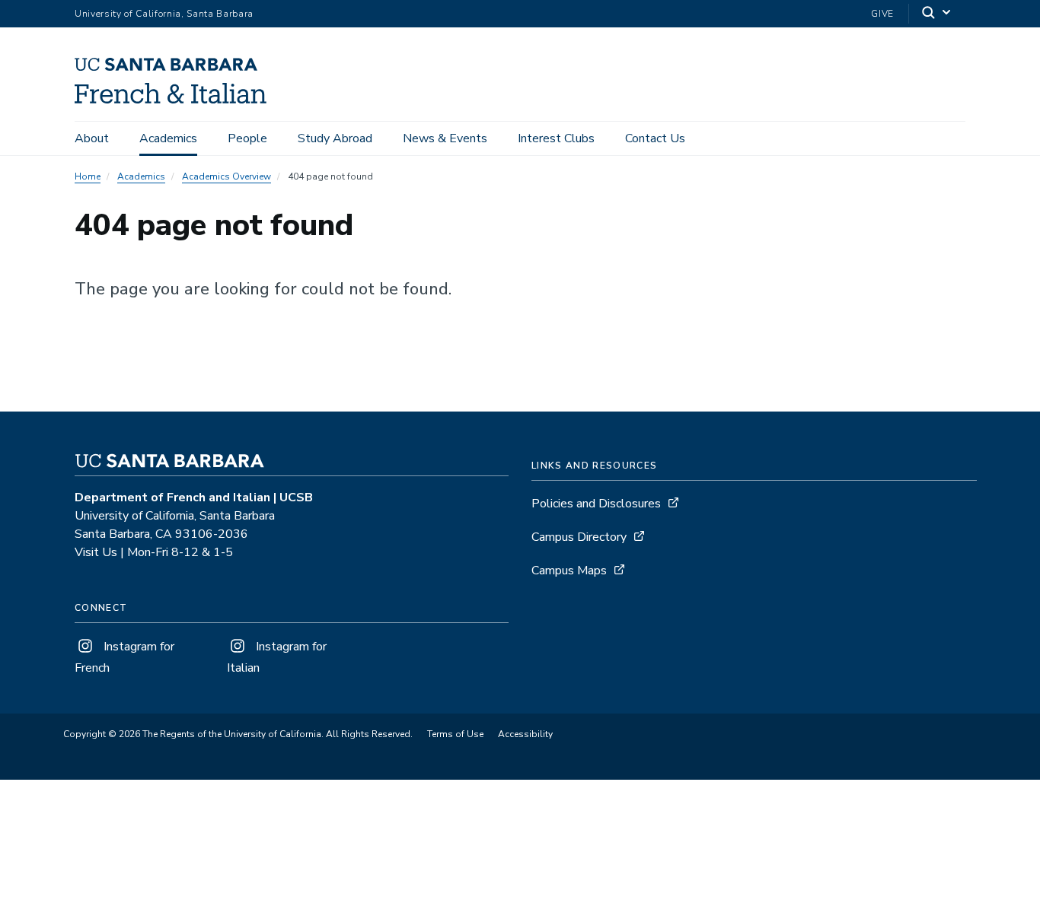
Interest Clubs (556, 138)
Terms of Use (455, 734)
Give (882, 14)
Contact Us (655, 138)
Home (87, 176)
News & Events (445, 138)
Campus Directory (579, 537)
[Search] (937, 14)
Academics (168, 138)
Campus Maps (569, 570)
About (92, 138)
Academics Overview (226, 176)
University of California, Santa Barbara (164, 14)
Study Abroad (335, 138)
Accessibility (525, 734)
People (247, 138)
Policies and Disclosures (596, 503)
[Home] (176, 99)
